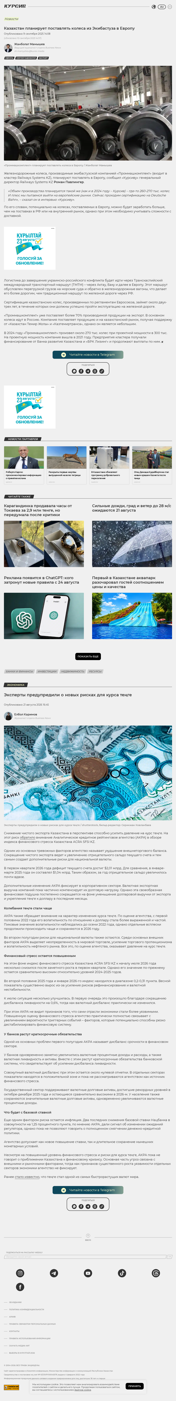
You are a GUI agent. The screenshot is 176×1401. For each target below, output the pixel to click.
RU (162, 6)
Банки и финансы (19, 671)
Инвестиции (47, 671)
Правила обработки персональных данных (32, 1324)
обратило (27, 837)
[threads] (156, 1273)
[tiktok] (122, 1273)
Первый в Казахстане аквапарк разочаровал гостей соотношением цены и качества (128, 582)
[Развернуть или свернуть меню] (170, 7)
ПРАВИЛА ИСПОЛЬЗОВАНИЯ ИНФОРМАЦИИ (29, 1339)
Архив (12, 1317)
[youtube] (88, 1273)
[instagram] (20, 1273)
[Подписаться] (169, 1257)
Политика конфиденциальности (26, 1310)
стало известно (27, 1177)
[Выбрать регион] (154, 7)
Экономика (16, 684)
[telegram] (54, 1273)
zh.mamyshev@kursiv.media (29, 51)
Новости (11, 19)
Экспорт (43, 58)
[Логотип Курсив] (15, 6)
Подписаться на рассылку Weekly (24, 1253)
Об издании (15, 1302)
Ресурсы (95, 671)
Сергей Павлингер (26, 58)
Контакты (14, 1331)
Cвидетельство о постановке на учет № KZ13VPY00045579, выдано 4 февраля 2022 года (44, 1375)
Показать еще (88, 656)
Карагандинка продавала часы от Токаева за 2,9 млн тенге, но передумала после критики (38, 510)
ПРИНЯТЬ (134, 1386)
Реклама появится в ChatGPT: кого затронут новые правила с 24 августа (41, 580)
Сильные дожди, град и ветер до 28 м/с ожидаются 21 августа (131, 508)
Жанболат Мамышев (29, 44)
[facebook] (20, 1287)
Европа (9, 58)
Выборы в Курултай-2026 (22, 1353)
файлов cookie (82, 1389)
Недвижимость (73, 671)
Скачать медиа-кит (19, 1346)
